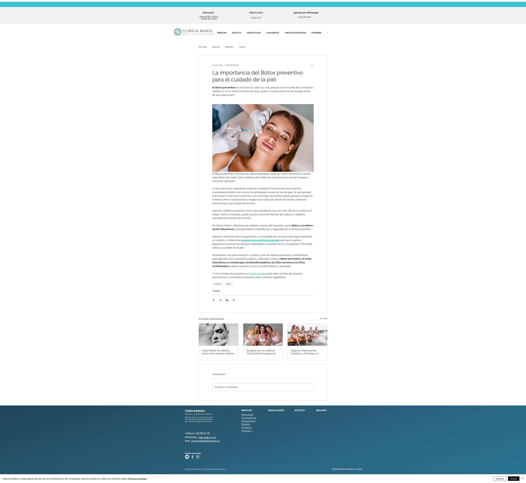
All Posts (203, 47)
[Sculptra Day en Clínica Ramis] (263, 335)
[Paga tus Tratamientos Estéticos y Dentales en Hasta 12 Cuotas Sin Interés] (307, 335)
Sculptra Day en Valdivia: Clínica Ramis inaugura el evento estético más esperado (261, 352)
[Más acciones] (312, 65)
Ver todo (323, 318)
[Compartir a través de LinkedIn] (227, 300)
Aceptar (513, 478)
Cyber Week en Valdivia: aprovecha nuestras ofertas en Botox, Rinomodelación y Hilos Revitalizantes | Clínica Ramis (218, 352)
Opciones (500, 478)
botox (228, 284)
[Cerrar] (522, 478)
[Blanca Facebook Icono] (192, 457)
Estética (216, 47)
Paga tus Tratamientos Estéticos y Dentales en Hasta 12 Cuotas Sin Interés (306, 352)
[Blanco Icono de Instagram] (198, 457)
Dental (242, 47)
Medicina (229, 47)
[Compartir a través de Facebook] (213, 300)
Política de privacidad (137, 478)
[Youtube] (187, 457)
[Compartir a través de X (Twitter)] (220, 300)
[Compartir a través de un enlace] (233, 300)
